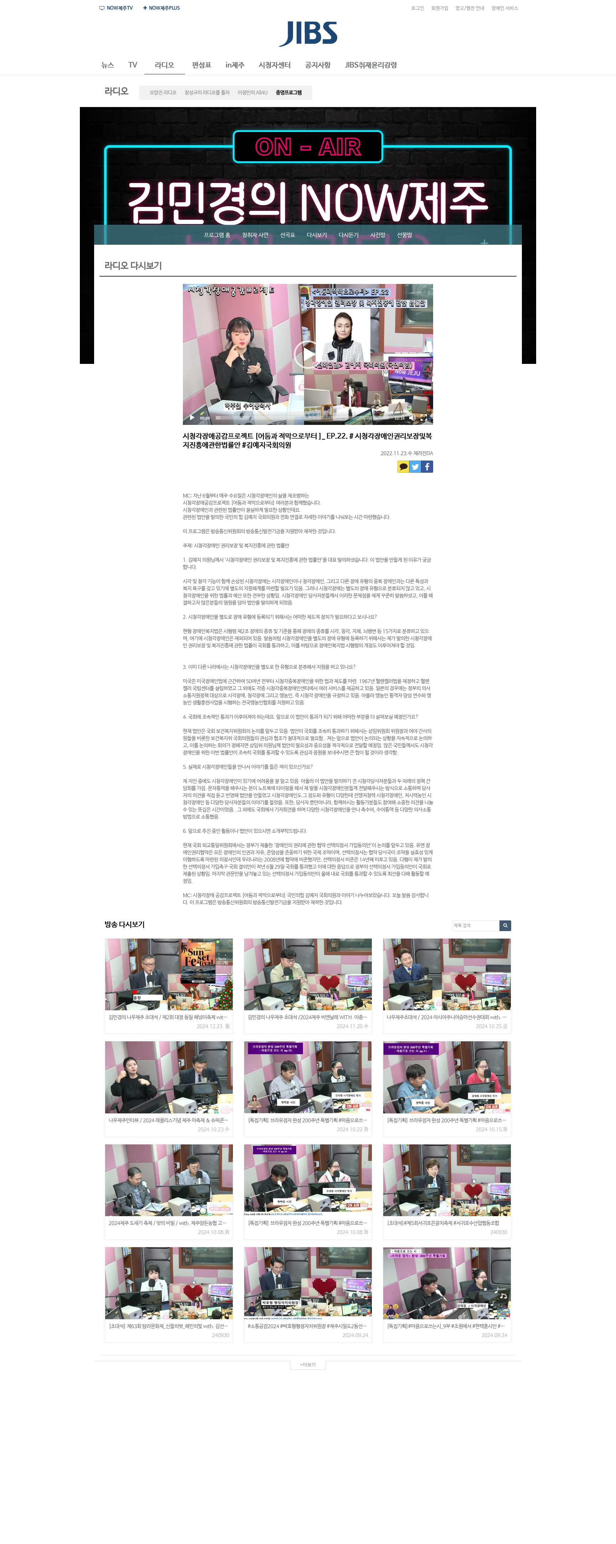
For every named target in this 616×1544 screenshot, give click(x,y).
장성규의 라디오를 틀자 (207, 93)
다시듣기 (349, 235)
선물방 (404, 235)
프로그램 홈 (217, 235)
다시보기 (317, 235)
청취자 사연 (255, 235)
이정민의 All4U (253, 93)
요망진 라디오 (163, 93)
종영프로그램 (289, 93)
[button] (107, 65)
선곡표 (287, 235)
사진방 (377, 235)
